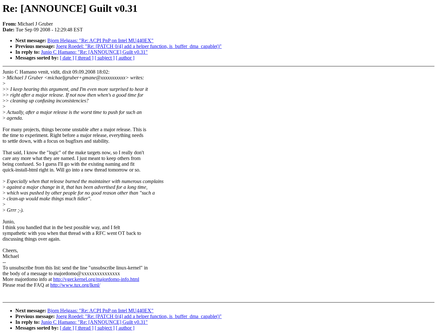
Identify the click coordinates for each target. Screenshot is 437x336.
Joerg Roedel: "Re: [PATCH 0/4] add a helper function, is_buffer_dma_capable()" (139, 46)
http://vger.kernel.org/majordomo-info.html (96, 279)
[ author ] (125, 57)
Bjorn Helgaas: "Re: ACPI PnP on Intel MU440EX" (100, 40)
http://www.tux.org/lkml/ (75, 285)
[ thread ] (84, 57)
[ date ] (67, 57)
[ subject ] (105, 57)
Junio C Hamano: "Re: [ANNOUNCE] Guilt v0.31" (94, 52)
